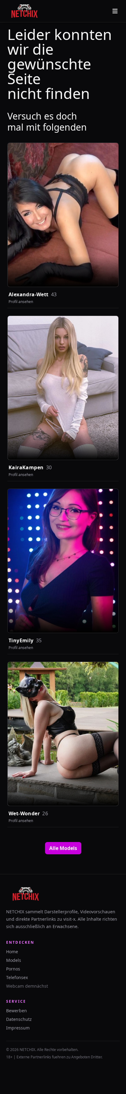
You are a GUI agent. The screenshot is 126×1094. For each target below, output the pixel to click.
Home (12, 951)
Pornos (13, 969)
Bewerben (16, 1010)
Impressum (18, 1028)
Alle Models (63, 848)
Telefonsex (17, 977)
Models (13, 960)
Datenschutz (19, 1019)
